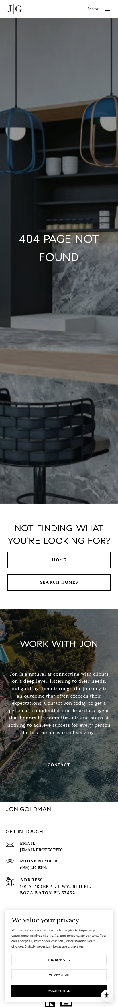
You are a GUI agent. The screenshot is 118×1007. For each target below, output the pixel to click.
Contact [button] (59, 764)
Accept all (59, 990)
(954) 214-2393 (33, 867)
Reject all (59, 960)
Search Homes (59, 582)
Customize (59, 975)
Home (59, 560)
